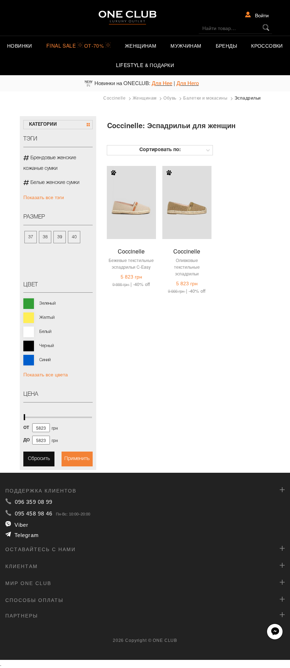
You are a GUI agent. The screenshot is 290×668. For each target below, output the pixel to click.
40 (74, 237)
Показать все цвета (45, 374)
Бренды (226, 45)
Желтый (46, 318)
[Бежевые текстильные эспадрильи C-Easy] (131, 197)
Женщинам (140, 45)
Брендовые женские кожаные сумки (49, 163)
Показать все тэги (43, 197)
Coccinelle (131, 251)
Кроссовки (267, 45)
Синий (45, 360)
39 (59, 237)
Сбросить (39, 459)
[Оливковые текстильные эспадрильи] (187, 197)
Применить (76, 459)
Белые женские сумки (54, 182)
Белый (45, 332)
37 (30, 237)
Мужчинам (185, 45)
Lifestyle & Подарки (145, 64)
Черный (46, 346)
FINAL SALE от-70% (75, 45)
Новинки (19, 45)
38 (45, 237)
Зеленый (47, 303)
